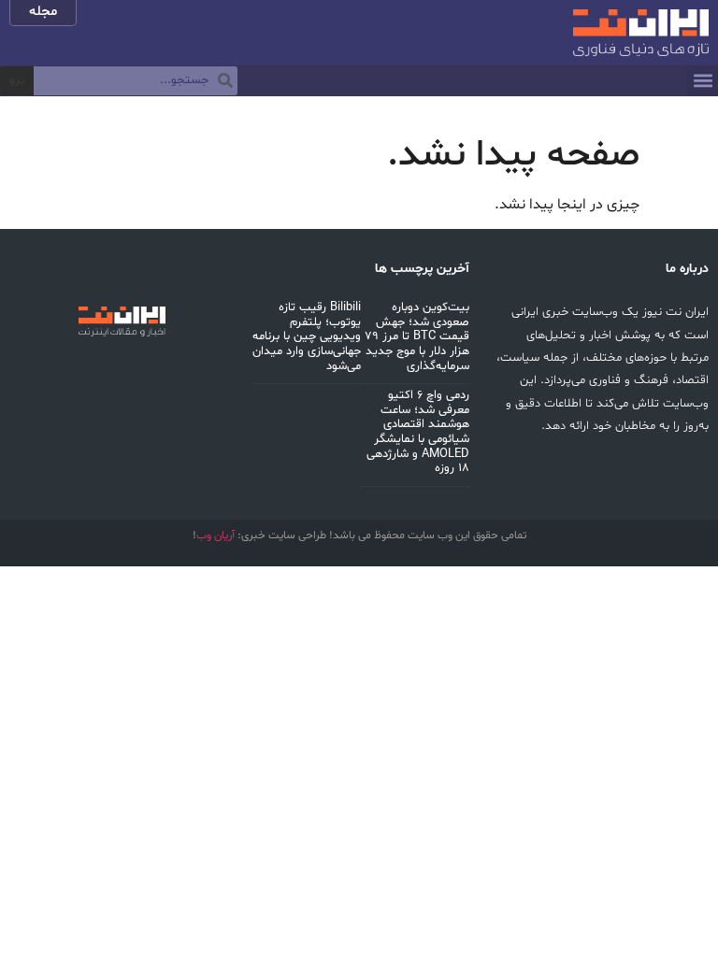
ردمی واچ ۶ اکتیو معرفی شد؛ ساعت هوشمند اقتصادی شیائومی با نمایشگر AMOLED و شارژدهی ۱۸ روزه (417, 432)
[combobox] (135, 81)
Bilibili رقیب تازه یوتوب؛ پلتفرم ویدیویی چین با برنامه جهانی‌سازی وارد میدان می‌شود (306, 336)
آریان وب (215, 535)
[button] (702, 80)
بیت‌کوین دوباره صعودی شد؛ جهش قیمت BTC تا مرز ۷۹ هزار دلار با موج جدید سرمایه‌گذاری (417, 336)
